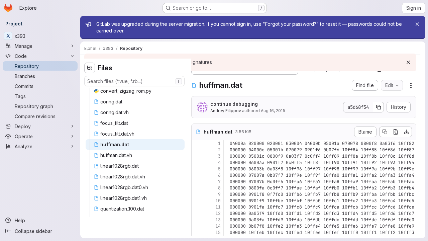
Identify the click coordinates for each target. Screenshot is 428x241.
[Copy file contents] (384, 132)
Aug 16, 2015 (273, 110)
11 (218, 207)
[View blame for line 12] (197, 213)
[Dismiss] (408, 62)
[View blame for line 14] (197, 226)
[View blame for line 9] (197, 194)
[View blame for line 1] (197, 143)
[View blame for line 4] (197, 162)
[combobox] (134, 81)
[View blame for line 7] (197, 181)
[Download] (406, 132)
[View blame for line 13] (197, 220)
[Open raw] (395, 132)
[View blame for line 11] (197, 207)
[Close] (417, 24)
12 (218, 213)
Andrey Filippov (225, 110)
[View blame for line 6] (197, 175)
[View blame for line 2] (197, 150)
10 (218, 201)
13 (218, 220)
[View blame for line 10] (197, 200)
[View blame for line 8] (197, 188)
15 (218, 232)
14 (218, 226)
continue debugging (234, 104)
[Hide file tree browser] (89, 68)
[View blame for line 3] (197, 156)
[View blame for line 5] (197, 169)
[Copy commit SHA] (378, 107)
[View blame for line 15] (197, 232)
